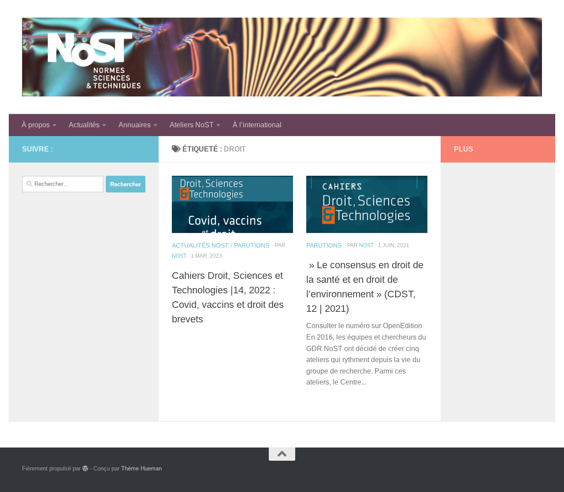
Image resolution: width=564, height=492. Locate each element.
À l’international (257, 125)
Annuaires (135, 125)
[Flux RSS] (126, 149)
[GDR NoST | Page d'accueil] (282, 57)
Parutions (251, 245)
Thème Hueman (141, 468)
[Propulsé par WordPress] (85, 468)
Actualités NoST (200, 245)
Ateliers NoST (192, 125)
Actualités (84, 125)
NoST (179, 256)
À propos (36, 125)
